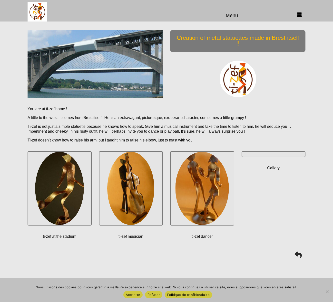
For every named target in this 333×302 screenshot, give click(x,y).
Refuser (153, 295)
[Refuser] (326, 291)
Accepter (133, 295)
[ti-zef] (71, 12)
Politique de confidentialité (188, 295)
